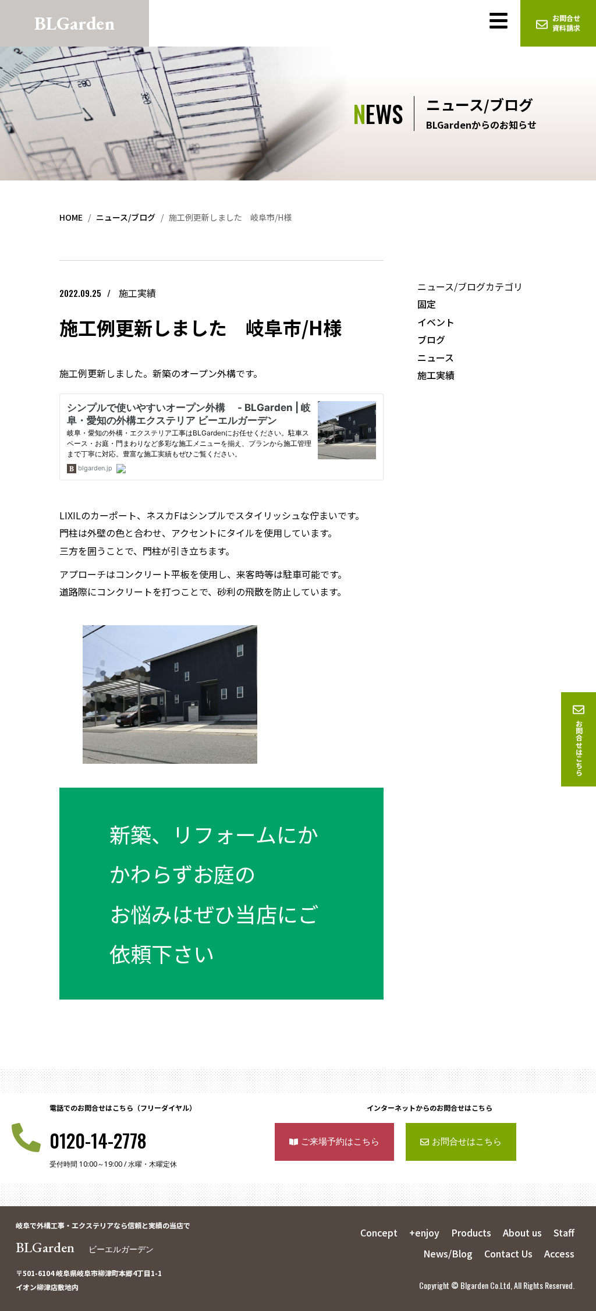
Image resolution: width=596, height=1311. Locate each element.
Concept (379, 1232)
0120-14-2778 (98, 1140)
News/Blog (448, 1253)
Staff (564, 1232)
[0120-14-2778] (26, 1137)
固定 (426, 304)
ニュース (435, 357)
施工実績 (436, 375)
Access (559, 1253)
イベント (436, 322)
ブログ (431, 339)
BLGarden (85, 1247)
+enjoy (424, 1232)
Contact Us (508, 1253)
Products (471, 1232)
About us (522, 1232)
